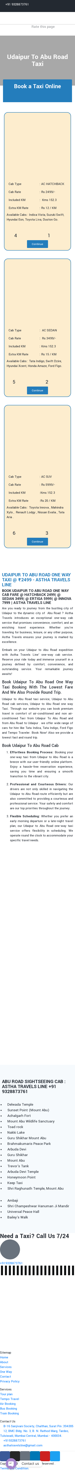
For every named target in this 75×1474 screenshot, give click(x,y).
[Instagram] (15, 1456)
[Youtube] (45, 1456)
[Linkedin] (35, 1456)
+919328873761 (11, 1263)
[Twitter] (55, 1456)
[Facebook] (5, 1456)
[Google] (25, 1456)
